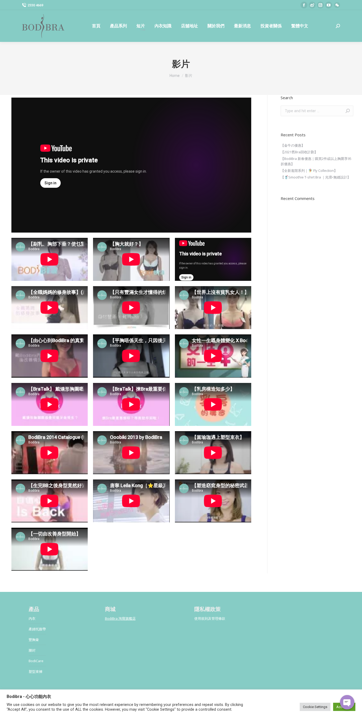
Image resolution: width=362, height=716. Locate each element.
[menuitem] (96, 26)
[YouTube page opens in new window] (328, 5)
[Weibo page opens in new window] (312, 5)
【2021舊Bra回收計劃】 (299, 152)
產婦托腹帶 (37, 629)
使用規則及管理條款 (209, 618)
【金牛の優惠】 (293, 145)
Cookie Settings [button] (315, 707)
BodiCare (36, 660)
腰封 (32, 650)
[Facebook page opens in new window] (304, 5)
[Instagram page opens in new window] (320, 5)
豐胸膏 (34, 639)
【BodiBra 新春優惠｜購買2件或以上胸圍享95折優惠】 (316, 161)
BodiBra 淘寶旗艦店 (120, 618)
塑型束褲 (35, 671)
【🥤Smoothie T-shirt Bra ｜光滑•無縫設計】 (316, 177)
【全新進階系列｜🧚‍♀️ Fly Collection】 (309, 170)
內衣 (32, 618)
